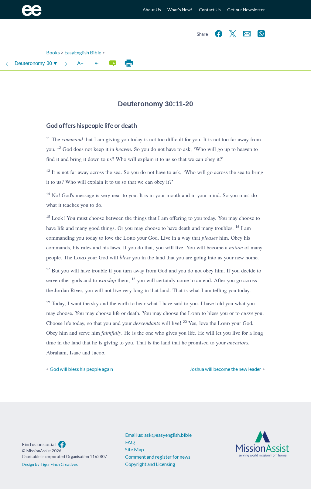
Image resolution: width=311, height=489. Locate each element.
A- (96, 63)
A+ (80, 63)
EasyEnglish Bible (82, 52)
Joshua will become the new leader (225, 369)
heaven (123, 148)
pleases (210, 237)
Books (53, 52)
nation (236, 247)
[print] (128, 63)
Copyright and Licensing (150, 464)
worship (107, 280)
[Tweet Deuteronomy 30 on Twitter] (231, 33)
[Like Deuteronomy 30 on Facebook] (217, 33)
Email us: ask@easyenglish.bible (158, 435)
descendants (146, 323)
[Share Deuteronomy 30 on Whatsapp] (260, 33)
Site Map (134, 449)
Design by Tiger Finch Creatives (50, 464)
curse (247, 312)
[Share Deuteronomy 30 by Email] (246, 33)
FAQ (130, 442)
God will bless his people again (81, 369)
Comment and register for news (157, 457)
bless (125, 257)
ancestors (237, 342)
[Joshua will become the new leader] (66, 63)
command (72, 139)
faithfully (111, 332)
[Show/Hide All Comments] (112, 63)
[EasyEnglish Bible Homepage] (32, 14)
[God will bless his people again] (7, 63)
